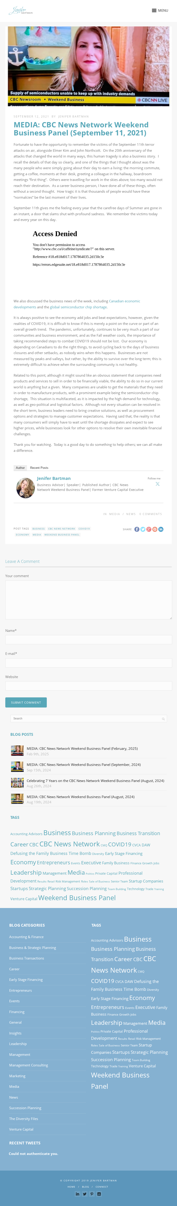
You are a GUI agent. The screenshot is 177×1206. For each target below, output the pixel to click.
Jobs (156, 863)
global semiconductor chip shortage (78, 307)
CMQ (104, 845)
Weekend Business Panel (62, 534)
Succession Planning (87, 888)
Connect (102, 1186)
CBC (33, 844)
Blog (85, 1186)
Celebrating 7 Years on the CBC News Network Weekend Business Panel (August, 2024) (95, 780)
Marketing (17, 1076)
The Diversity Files (23, 1118)
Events (75, 863)
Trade (149, 889)
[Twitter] (157, 484)
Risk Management (68, 881)
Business (38, 528)
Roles (84, 881)
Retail (51, 881)
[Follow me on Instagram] (99, 1194)
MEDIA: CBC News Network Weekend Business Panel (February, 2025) (82, 748)
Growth (147, 863)
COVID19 (84, 528)
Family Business (116, 862)
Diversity (98, 854)
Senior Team (119, 881)
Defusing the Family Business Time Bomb (50, 853)
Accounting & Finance (26, 936)
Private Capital (106, 873)
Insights (15, 1033)
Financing (16, 1011)
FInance (135, 863)
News (131, 514)
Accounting (19, 834)
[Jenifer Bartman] (25, 495)
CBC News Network (61, 528)
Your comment (17, 575)
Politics (90, 873)
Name (11, 630)
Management (55, 873)
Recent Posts (39, 468)
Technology (136, 889)
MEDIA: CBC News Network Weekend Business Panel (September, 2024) (84, 764)
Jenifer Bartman (73, 116)
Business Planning (94, 833)
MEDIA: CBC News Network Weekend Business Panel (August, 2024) (80, 796)
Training (159, 889)
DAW (146, 845)
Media (114, 514)
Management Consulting (28, 1065)
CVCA (136, 845)
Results (42, 881)
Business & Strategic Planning (32, 947)
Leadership (26, 872)
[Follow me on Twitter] (85, 1194)
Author (20, 468)
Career (19, 844)
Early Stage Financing (123, 853)
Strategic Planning (47, 888)
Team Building (117, 889)
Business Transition (138, 833)
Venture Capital (23, 898)
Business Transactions (26, 958)
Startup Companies (146, 881)
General (15, 1022)
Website (11, 676)
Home (71, 1186)
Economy (22, 534)
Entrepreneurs (53, 862)
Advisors (35, 833)
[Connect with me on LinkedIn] (77, 1194)
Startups (19, 888)
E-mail (11, 653)
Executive (91, 862)
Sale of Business (99, 881)
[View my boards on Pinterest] (92, 1194)
